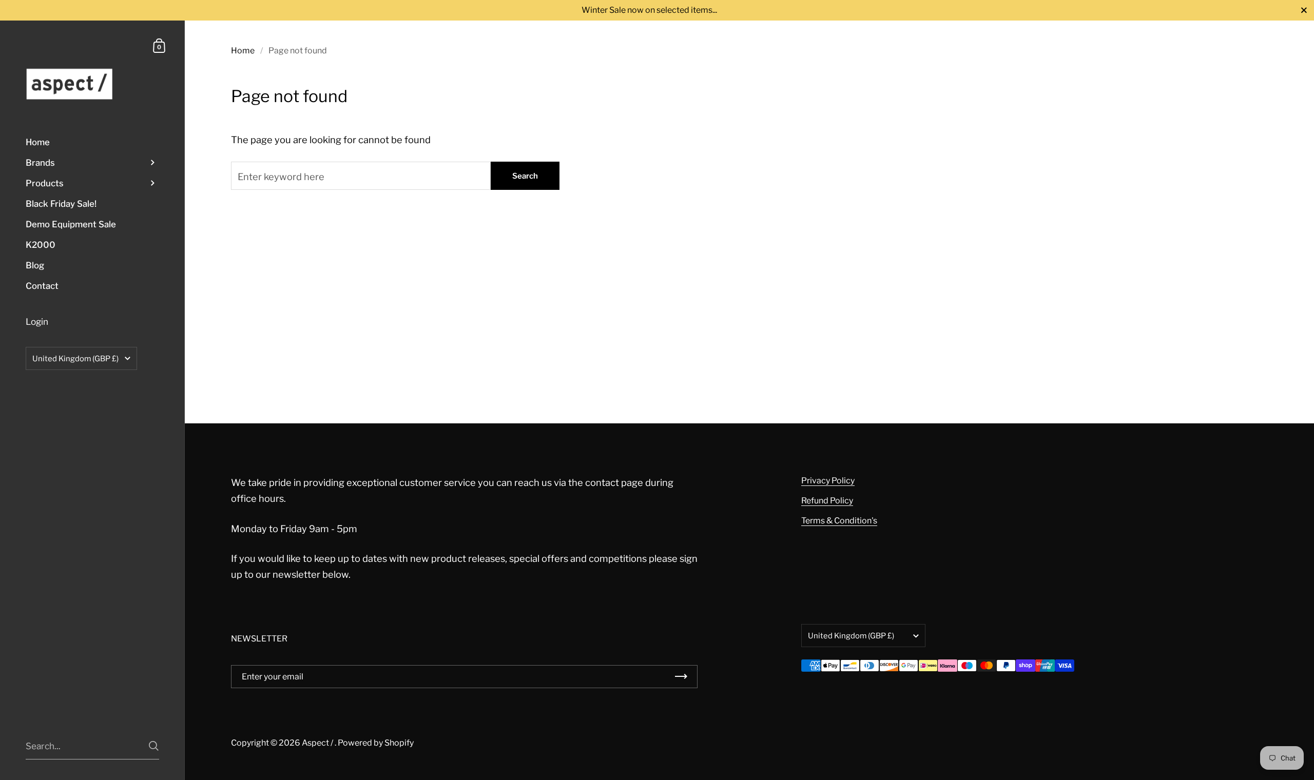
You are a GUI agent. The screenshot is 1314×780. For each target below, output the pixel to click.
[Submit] (153, 745)
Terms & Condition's (839, 520)
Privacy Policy (828, 480)
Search (525, 176)
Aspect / (318, 743)
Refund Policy (827, 500)
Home (243, 50)
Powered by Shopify (376, 743)
